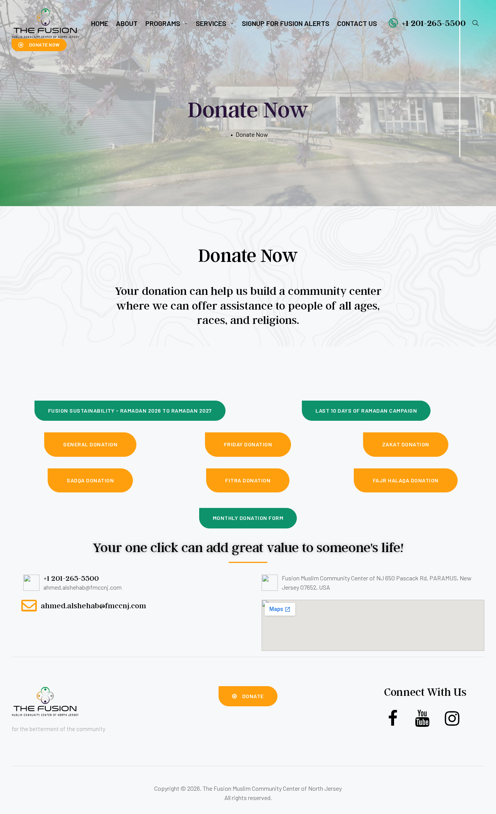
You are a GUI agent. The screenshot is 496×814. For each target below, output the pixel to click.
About (127, 23)
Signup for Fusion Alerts (285, 23)
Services (211, 23)
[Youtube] (422, 718)
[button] (39, 45)
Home (99, 23)
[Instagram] (452, 718)
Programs (162, 23)
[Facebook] (392, 718)
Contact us (357, 23)
